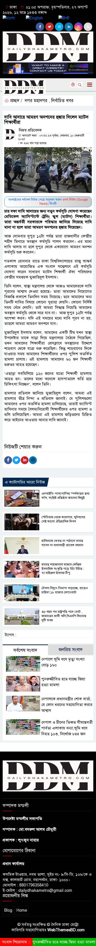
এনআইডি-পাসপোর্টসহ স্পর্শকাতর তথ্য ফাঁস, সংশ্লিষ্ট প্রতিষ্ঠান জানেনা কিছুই (66, 496)
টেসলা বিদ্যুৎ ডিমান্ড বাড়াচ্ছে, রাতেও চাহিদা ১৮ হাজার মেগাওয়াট (65, 590)
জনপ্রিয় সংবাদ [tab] (71, 650)
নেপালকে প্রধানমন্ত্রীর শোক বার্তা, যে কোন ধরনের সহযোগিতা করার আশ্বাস (66, 704)
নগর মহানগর (36, 100)
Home (22, 910)
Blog (8, 910)
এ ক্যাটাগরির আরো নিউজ (25, 482)
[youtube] (78, 27)
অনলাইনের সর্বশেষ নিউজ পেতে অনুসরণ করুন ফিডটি (48, 202)
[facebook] (40, 27)
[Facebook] (8, 460)
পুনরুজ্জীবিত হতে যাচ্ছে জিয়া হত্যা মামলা (57, 942)
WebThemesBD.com (66, 929)
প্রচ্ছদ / (15, 100)
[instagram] (59, 27)
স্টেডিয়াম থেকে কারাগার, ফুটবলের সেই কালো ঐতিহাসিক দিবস (63, 519)
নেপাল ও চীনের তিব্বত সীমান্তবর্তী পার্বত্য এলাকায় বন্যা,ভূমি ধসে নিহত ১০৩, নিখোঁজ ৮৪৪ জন (67, 728)
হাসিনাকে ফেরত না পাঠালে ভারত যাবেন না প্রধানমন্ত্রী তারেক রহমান (62, 543)
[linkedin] (69, 27)
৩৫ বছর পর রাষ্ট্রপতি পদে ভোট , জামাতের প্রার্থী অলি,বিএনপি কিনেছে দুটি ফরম (64, 616)
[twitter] (49, 27)
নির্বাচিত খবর (62, 100)
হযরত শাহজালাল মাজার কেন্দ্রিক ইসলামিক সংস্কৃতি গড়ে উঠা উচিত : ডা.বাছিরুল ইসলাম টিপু (63, 568)
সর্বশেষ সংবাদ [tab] (25, 650)
